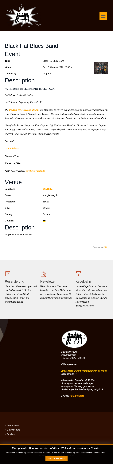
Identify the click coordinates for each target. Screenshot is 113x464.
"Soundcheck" (12, 148)
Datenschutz (13, 430)
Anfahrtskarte (77, 396)
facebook (12, 434)
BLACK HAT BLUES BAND (24, 109)
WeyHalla (48, 189)
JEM (105, 247)
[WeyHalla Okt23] (23, 15)
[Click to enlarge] (101, 68)
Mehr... (104, 452)
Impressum (13, 425)
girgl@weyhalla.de (35, 171)
